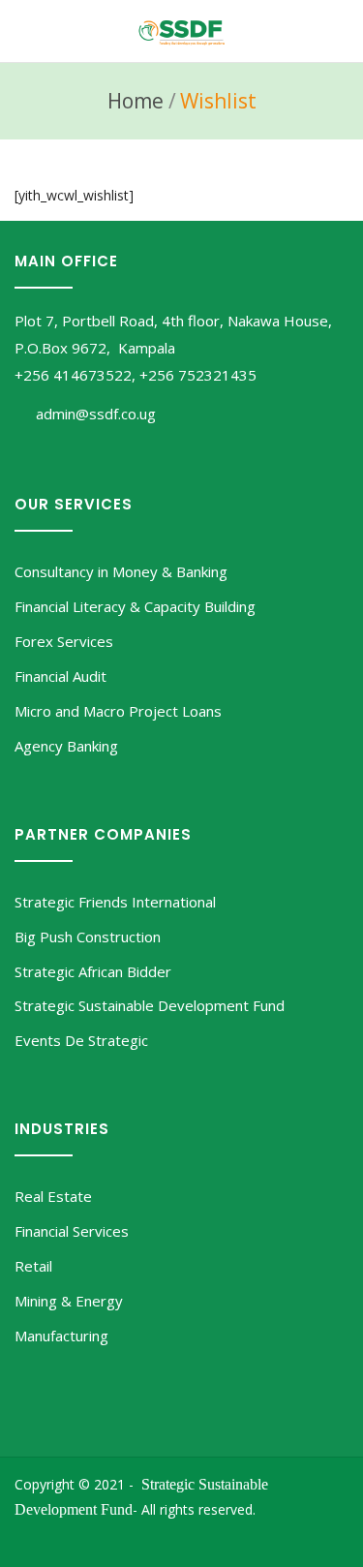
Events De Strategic (81, 1040)
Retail (33, 1265)
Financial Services (72, 1231)
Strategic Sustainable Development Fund (150, 1005)
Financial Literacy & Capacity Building (135, 606)
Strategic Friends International (115, 901)
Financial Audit (60, 676)
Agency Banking (66, 745)
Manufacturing (61, 1335)
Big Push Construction (88, 936)
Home (135, 100)
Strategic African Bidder (93, 971)
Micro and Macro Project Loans (118, 711)
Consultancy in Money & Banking (121, 571)
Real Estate (53, 1196)
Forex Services (64, 641)
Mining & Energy (69, 1300)
